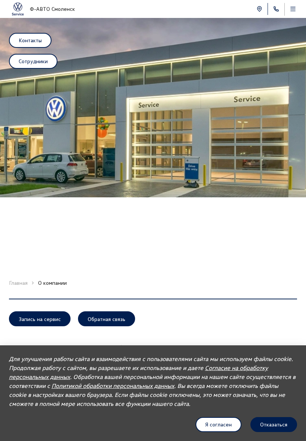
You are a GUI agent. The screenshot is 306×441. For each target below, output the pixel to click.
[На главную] (17, 9)
